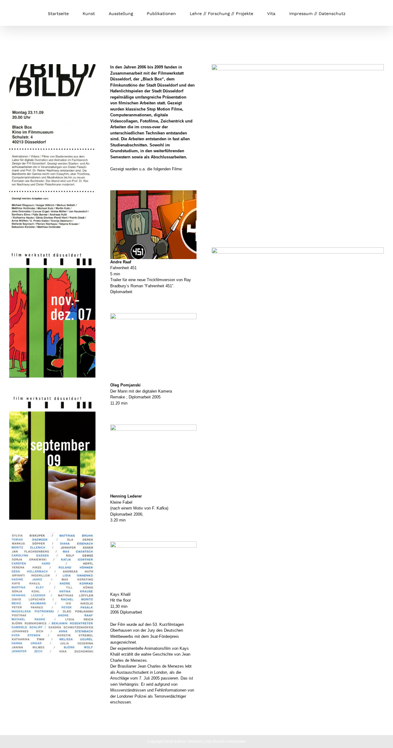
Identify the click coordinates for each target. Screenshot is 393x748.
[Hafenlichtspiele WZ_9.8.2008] (298, 66)
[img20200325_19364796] (52, 66)
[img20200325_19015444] (52, 534)
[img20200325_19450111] (52, 247)
